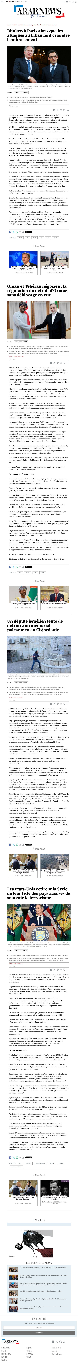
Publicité (54, 1351)
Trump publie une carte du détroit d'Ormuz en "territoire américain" (54, 602)
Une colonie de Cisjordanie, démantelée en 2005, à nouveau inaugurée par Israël (54, 871)
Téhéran (27, 572)
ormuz (42, 572)
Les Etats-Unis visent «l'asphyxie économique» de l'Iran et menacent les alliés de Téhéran (44, 1308)
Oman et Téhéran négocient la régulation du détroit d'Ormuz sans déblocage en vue (37, 291)
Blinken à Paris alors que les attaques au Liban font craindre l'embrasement (34, 25)
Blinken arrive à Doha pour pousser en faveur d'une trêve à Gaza (54, 268)
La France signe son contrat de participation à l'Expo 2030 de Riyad (43, 1267)
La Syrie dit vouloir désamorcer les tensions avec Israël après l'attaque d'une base (23, 871)
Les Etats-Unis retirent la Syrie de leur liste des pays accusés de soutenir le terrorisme (38, 893)
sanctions (61, 1163)
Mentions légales (57, 1354)
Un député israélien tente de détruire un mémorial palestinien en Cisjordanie (35, 626)
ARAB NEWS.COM (13, 1)
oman (20, 572)
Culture (4, 1360)
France (20, 237)
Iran (35, 572)
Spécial (65, 1181)
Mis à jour (33, 587)
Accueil (9, 25)
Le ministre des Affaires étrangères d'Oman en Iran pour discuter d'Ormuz (23, 603)
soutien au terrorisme (40, 1163)
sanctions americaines (16, 1167)
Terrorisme (28, 1163)
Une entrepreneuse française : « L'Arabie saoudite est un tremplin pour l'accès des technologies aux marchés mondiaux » (43, 1284)
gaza (48, 237)
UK (41, 237)
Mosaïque (29, 1354)
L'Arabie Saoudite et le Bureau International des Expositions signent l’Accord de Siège (44, 1276)
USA (27, 237)
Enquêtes (29, 1348)
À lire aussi (39, 245)
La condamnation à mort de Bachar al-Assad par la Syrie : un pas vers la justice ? (54, 1197)
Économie (4, 1357)
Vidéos (28, 1357)
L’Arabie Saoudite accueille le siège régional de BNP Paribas (41, 1291)
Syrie (20, 1163)
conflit (55, 237)
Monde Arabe (5, 1348)
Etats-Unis (52, 1163)
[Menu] (2, 2)
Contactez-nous (56, 1348)
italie (34, 237)
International (6, 1354)
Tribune (28, 1351)
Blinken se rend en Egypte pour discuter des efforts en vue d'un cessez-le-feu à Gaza (23, 268)
